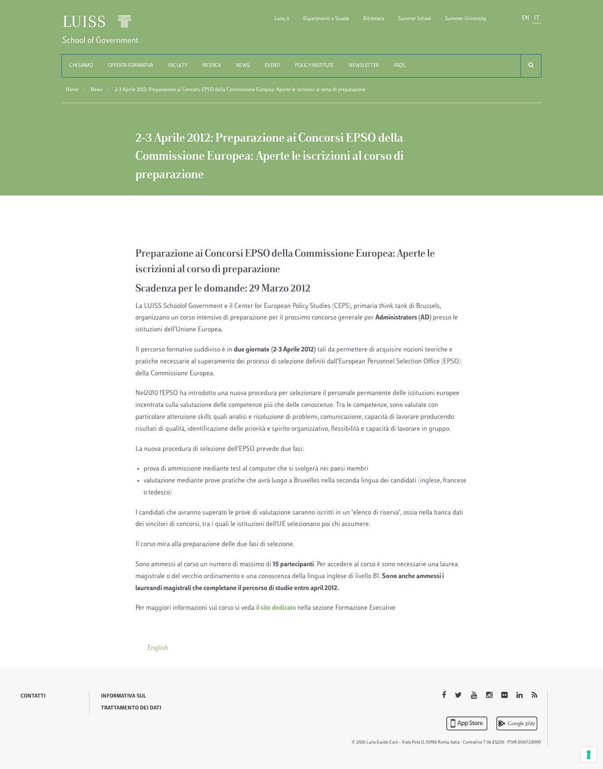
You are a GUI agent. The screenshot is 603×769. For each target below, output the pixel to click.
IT (536, 18)
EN (525, 18)
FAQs (399, 65)
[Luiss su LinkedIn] (520, 696)
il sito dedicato (276, 608)
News (242, 65)
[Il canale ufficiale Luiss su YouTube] (475, 696)
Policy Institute (314, 65)
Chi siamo (81, 65)
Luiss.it (281, 18)
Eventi (272, 65)
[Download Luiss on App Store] (467, 723)
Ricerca (211, 65)
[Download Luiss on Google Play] (516, 723)
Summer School (414, 18)
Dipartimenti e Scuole (326, 18)
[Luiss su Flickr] (505, 696)
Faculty (177, 65)
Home (72, 89)
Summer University (465, 18)
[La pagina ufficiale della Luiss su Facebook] (445, 696)
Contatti (33, 696)
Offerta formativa (130, 65)
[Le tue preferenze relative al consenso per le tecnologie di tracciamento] (588, 754)
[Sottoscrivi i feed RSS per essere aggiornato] (534, 696)
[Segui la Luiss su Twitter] (459, 696)
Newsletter (364, 65)
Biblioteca (373, 18)
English (157, 648)
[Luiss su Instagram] (490, 696)
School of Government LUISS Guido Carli (107, 34)
